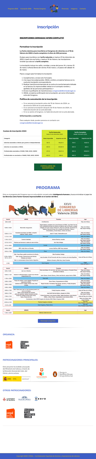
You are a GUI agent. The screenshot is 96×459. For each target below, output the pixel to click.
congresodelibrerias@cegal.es (64, 91)
